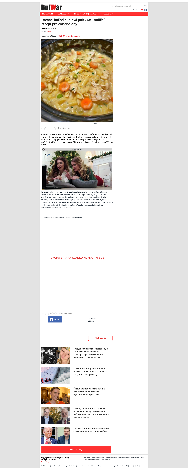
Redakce (49, 31)
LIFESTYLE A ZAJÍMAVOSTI (86, 14)
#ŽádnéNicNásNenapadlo (68, 36)
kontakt (44, 462)
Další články (76, 449)
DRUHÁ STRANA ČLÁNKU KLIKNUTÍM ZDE (77, 257)
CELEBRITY (108, 14)
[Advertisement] (77, 236)
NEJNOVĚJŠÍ (47, 14)
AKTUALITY (63, 14)
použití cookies (54, 462)
